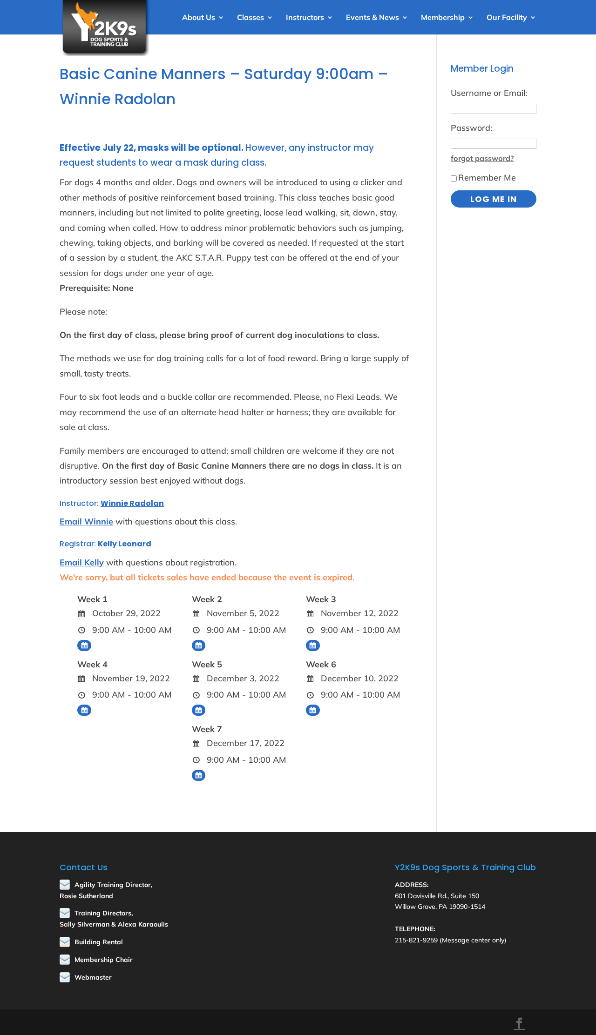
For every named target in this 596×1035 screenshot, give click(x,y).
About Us (198, 18)
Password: (471, 127)
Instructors (305, 18)
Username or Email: (489, 92)
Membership (443, 18)
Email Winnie (86, 521)
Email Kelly (82, 562)
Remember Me (487, 177)
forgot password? (482, 158)
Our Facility (507, 18)
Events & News (372, 18)
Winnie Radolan (132, 503)
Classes (250, 18)
